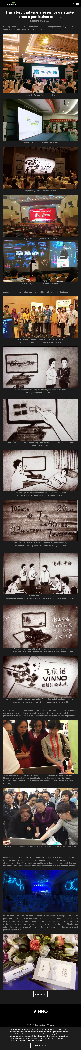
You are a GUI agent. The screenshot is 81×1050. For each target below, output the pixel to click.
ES (72, 3)
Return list (40, 994)
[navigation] (77, 3)
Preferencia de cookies (40, 1045)
